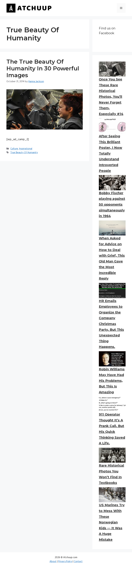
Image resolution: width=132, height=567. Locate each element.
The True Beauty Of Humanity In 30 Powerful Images (42, 68)
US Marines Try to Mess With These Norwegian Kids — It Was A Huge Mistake (112, 522)
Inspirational (25, 149)
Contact (78, 561)
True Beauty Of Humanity (24, 153)
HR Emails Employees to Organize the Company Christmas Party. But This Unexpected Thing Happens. (111, 324)
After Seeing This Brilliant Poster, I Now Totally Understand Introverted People (110, 153)
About (53, 561)
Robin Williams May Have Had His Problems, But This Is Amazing (112, 380)
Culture (14, 149)
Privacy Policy (65, 561)
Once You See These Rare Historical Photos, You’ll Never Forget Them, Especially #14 (111, 96)
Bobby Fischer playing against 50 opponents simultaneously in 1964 (112, 204)
